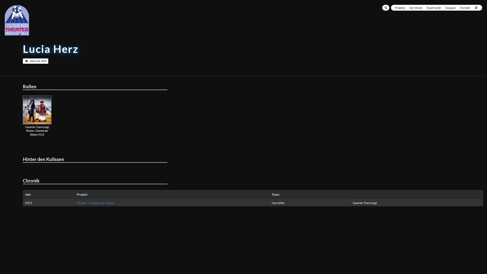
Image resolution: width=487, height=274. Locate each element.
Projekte (400, 7)
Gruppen (450, 7)
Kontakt (465, 7)
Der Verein (416, 7)
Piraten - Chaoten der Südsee (95, 203)
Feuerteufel (434, 7)
